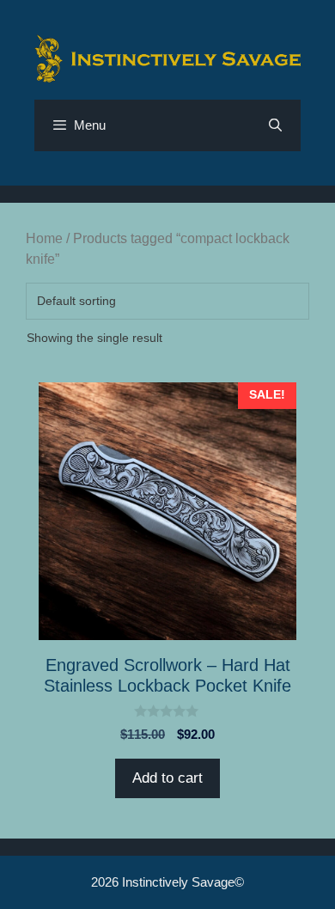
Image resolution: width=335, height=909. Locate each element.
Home (44, 238)
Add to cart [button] (167, 778)
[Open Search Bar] (275, 125)
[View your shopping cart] (227, 125)
